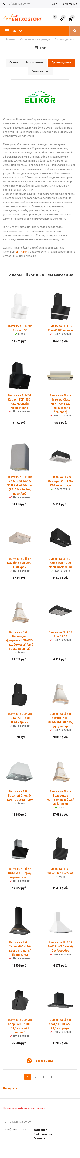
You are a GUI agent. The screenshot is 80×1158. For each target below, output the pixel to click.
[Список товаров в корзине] (73, 20)
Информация (42, 1134)
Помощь (39, 1138)
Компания (40, 1129)
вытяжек (21, 251)
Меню (17, 30)
